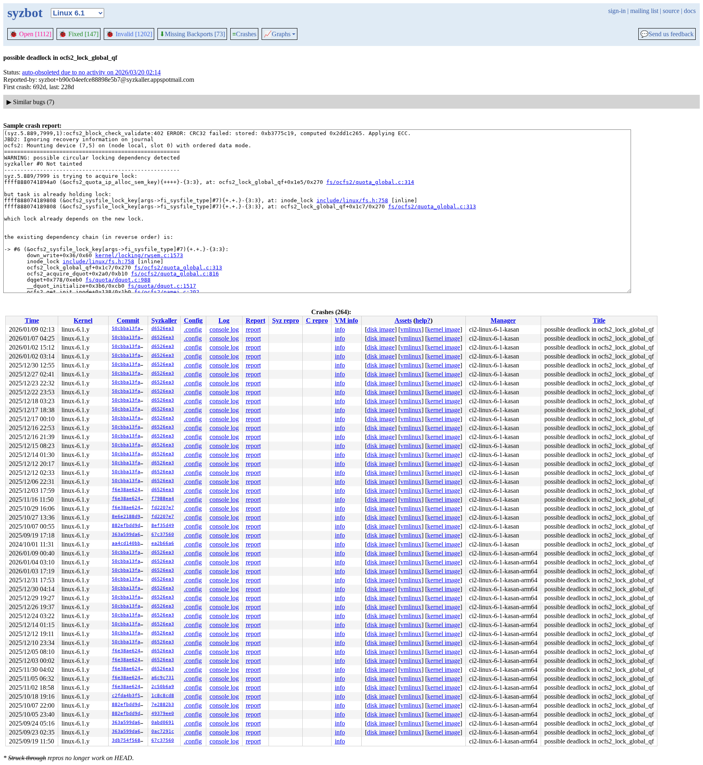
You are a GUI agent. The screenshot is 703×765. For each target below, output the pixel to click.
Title (599, 320)
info (340, 329)
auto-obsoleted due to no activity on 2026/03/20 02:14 (91, 72)
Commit (128, 320)
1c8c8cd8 (162, 695)
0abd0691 (162, 722)
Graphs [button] (277, 34)
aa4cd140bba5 (129, 543)
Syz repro (285, 320)
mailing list (644, 10)
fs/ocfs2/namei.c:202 (166, 292)
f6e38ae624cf (129, 489)
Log (223, 320)
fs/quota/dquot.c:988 (118, 280)
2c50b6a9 (162, 686)
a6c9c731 (162, 677)
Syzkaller (164, 320)
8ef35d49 (162, 525)
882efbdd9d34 (129, 525)
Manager (503, 320)
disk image (381, 329)
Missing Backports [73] (192, 34)
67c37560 (162, 534)
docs (690, 10)
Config (193, 320)
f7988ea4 (162, 498)
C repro (317, 320)
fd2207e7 (162, 507)
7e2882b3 (162, 704)
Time (32, 320)
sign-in (617, 10)
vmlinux (410, 329)
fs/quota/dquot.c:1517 (162, 286)
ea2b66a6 (162, 543)
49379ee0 (162, 713)
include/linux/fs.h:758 (352, 200)
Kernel (83, 320)
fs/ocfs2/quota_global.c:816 (175, 274)
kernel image (443, 329)
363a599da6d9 (129, 534)
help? (422, 320)
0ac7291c (162, 731)
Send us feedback (667, 34)
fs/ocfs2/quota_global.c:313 (432, 206)
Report (255, 320)
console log (224, 329)
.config (193, 329)
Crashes (244, 34)
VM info (346, 320)
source (671, 10)
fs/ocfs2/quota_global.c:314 (370, 182)
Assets (403, 320)
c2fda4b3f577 (129, 695)
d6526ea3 (162, 328)
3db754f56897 (129, 740)
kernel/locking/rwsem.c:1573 (139, 255)
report (253, 329)
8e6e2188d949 (129, 516)
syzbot (25, 12)
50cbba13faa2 (129, 328)
